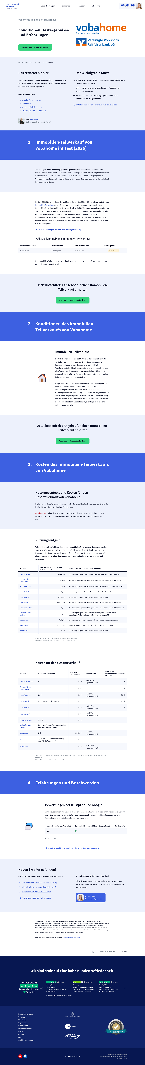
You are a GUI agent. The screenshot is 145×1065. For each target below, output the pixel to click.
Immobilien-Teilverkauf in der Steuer (36, 891)
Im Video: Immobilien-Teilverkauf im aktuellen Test (96, 105)
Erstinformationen (25, 1028)
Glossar (21, 1034)
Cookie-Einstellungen (26, 1040)
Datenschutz (23, 1025)
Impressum (22, 1023)
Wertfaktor (24, 625)
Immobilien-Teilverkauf (44, 205)
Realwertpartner (26, 608)
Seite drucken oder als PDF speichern (36, 898)
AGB (19, 1037)
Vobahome (24, 620)
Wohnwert (24, 630)
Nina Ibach (34, 119)
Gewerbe (66, 5)
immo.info (73, 638)
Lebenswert (24, 602)
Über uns (96, 5)
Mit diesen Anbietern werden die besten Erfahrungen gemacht (73, 848)
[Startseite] (19, 62)
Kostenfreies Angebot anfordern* (35, 47)
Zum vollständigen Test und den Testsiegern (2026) (59, 229)
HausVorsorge (25, 586)
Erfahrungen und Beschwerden (34, 111)
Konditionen (26, 103)
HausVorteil (24, 592)
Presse (20, 1031)
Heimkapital (24, 597)
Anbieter (38, 63)
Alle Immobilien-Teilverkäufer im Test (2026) (39, 882)
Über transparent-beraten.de (71, 937)
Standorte (22, 1020)
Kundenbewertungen (26, 1014)
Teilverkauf (28, 63)
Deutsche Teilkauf (26, 574)
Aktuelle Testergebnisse (31, 100)
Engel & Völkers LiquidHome (25, 580)
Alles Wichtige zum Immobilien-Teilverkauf (39, 887)
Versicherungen (48, 5)
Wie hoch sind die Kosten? (32, 107)
